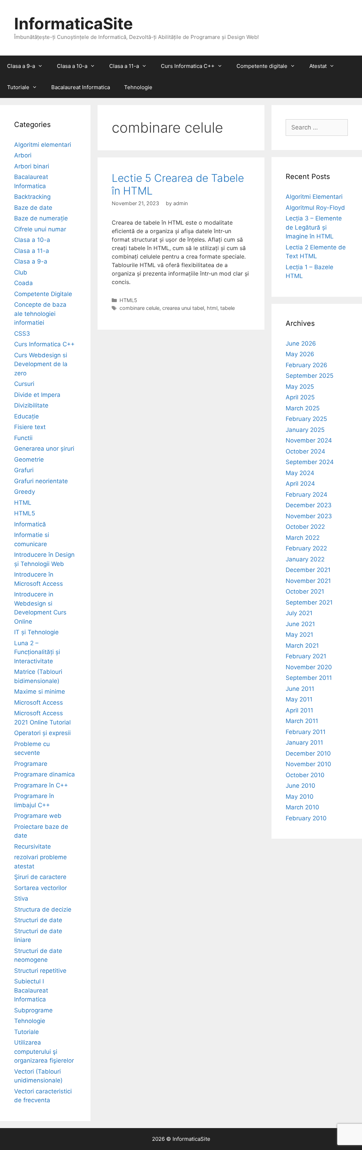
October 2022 (305, 526)
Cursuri (24, 383)
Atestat (318, 66)
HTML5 (128, 300)
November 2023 (309, 516)
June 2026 (301, 343)
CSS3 (22, 333)
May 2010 (300, 796)
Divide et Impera (37, 394)
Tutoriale (18, 87)
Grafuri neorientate (41, 481)
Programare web (38, 815)
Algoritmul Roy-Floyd (315, 207)
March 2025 (303, 408)
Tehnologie (138, 87)
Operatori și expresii (42, 732)
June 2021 (300, 624)
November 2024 (309, 440)
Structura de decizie (42, 909)
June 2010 (300, 785)
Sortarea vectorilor (40, 887)
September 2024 (310, 462)
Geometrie (29, 459)
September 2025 (309, 375)
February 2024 (306, 494)
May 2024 (300, 472)
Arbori (22, 155)
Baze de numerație (41, 218)
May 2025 (300, 386)
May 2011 (299, 699)
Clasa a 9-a (21, 66)
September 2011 (309, 677)
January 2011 (304, 742)
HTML (22, 502)
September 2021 (309, 602)
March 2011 (302, 720)
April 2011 (299, 710)
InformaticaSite (73, 23)
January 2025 (305, 429)
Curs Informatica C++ (188, 66)
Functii (23, 437)
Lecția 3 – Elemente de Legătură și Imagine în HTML (314, 227)
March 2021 (302, 645)
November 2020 (309, 667)
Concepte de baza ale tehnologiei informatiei (40, 313)
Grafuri (24, 470)
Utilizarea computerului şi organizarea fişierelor (44, 1051)
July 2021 (299, 613)
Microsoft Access (38, 702)
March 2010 (302, 807)
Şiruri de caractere (40, 876)
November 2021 (308, 580)
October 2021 (305, 591)
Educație (26, 416)
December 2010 (308, 753)
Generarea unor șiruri (44, 448)
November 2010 (308, 764)
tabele (227, 308)
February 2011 (306, 731)
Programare (30, 763)
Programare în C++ (41, 785)
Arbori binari (31, 166)
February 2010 (306, 818)
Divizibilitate (31, 405)
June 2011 (300, 688)
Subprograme (33, 1010)
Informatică (30, 524)
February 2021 (306, 656)
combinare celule (139, 308)
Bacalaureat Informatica (80, 87)
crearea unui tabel (183, 308)
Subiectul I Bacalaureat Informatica (31, 990)
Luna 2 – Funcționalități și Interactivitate (37, 652)
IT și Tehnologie (36, 632)
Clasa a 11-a (124, 66)
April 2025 (300, 397)
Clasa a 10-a (72, 66)
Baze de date (33, 207)
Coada (23, 283)
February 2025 (306, 418)
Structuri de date (38, 920)
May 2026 (300, 354)
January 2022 (305, 559)
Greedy (24, 491)
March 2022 (303, 537)
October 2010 (305, 775)
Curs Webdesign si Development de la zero (41, 364)
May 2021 (299, 634)
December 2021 (308, 569)
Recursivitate (32, 846)
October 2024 (305, 451)
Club (20, 272)
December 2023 (309, 505)
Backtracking (32, 196)
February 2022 (306, 548)
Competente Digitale (43, 293)
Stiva (21, 898)
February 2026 (306, 365)
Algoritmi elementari (42, 144)
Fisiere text (30, 426)
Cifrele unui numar (40, 229)
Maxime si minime (39, 691)
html (212, 308)
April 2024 (300, 483)
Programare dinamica (44, 774)
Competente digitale (262, 66)
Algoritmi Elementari (314, 196)
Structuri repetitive (40, 970)
